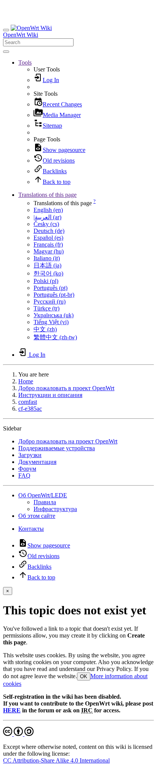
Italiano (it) (47, 258)
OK (83, 676)
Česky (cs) (46, 224)
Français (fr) (48, 244)
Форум (27, 468)
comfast (27, 402)
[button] (25, 62)
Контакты (31, 528)
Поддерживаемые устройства (56, 448)
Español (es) (48, 237)
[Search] (6, 52)
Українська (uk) (54, 315)
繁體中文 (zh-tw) (55, 337)
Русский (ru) (50, 301)
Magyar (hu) (49, 251)
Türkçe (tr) (46, 308)
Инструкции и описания (50, 395)
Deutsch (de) (49, 231)
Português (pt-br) (54, 294)
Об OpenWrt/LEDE (42, 495)
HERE (12, 710)
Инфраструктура (55, 509)
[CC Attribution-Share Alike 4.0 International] (18, 734)
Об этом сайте (36, 516)
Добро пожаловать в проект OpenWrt (66, 388)
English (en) (48, 210)
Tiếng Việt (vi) (51, 322)
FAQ (24, 475)
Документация (37, 462)
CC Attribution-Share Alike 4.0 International (56, 760)
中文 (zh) (45, 329)
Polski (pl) (46, 281)
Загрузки (30, 455)
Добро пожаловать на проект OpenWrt (67, 441)
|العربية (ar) (47, 217)
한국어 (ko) (48, 273)
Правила (45, 502)
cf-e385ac (30, 408)
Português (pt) (50, 288)
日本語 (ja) (47, 265)
